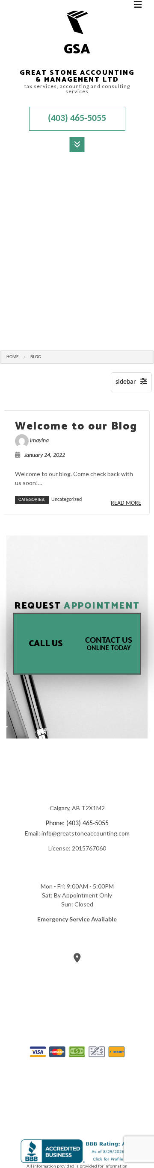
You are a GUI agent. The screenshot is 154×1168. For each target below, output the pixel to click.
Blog (35, 357)
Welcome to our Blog (76, 426)
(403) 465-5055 (77, 119)
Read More (126, 503)
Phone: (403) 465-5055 (77, 823)
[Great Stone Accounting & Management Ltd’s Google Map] (77, 959)
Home (12, 357)
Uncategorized (66, 499)
